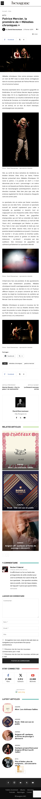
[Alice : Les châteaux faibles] (20, 450)
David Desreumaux (15, 29)
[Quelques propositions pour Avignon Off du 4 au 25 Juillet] (7, 748)
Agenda (20, 543)
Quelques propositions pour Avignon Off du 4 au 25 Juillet (26, 750)
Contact (29, 792)
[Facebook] (16, 417)
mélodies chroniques (15, 363)
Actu (9, 11)
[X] (20, 417)
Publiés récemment (12, 790)
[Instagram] (14, 782)
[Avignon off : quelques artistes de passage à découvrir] (20, 531)
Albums (20, 464)
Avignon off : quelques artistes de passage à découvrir (20, 547)
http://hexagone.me (20, 414)
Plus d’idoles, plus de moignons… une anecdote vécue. (25, 764)
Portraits (12, 792)
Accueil (4, 11)
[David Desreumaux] (4, 29)
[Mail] (20, 782)
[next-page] (7, 555)
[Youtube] (24, 417)
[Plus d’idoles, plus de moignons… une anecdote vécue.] (7, 762)
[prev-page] (3, 555)
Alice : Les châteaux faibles (20, 467)
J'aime (8, 674)
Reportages (21, 792)
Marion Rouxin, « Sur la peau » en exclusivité (10, 388)
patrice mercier (29, 363)
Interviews (30, 790)
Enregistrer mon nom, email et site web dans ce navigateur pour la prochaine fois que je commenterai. (20, 642)
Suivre (20, 674)
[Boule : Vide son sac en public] (20, 491)
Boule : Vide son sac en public (20, 508)
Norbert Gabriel (16, 567)
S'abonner (33, 674)
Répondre (13, 588)
